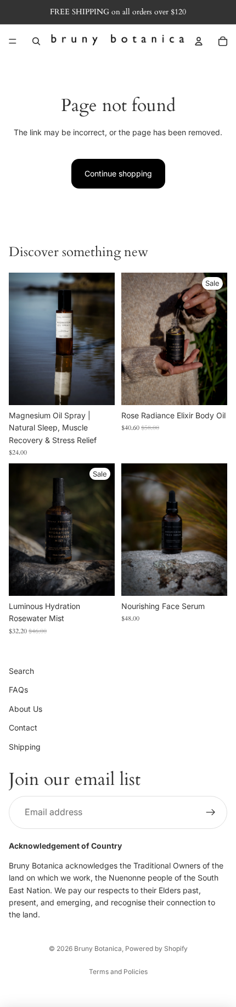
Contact (23, 727)
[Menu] (12, 41)
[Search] (36, 41)
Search (21, 671)
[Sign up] (210, 811)
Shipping (25, 746)
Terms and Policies (118, 971)
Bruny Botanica (98, 948)
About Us (25, 708)
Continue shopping (118, 173)
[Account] (199, 41)
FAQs (18, 689)
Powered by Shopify (156, 948)
